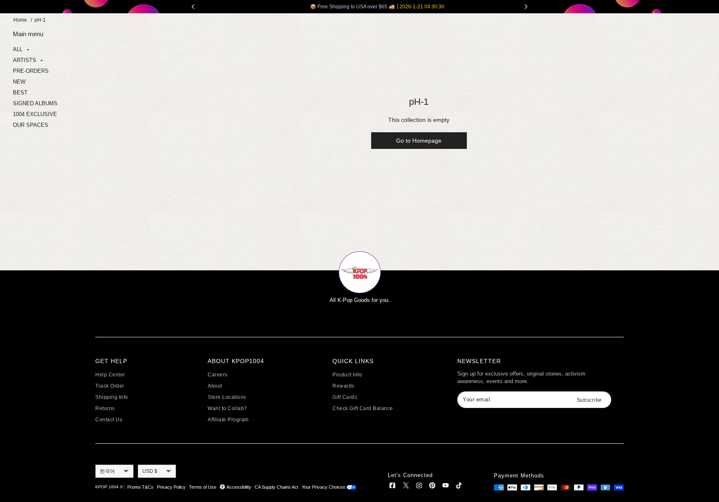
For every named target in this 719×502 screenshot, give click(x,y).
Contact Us (108, 420)
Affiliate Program (228, 420)
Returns (105, 408)
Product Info (347, 375)
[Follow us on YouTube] (445, 487)
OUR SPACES (30, 125)
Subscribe (589, 400)
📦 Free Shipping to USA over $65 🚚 (360, 7)
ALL (18, 49)
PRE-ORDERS (31, 71)
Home (20, 20)
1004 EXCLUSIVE (35, 114)
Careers (218, 375)
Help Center (110, 375)
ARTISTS (25, 60)
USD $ (149, 471)
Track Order (109, 386)
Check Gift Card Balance (362, 408)
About (215, 386)
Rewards (343, 386)
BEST (20, 92)
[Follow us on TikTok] (459, 487)
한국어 (107, 471)
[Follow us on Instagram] (419, 487)
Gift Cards (344, 397)
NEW (19, 82)
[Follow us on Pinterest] (432, 487)
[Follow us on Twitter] (405, 487)
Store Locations (227, 397)
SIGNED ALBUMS (35, 103)
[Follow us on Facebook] (392, 487)
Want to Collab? (227, 408)
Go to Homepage (418, 140)
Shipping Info (111, 397)
